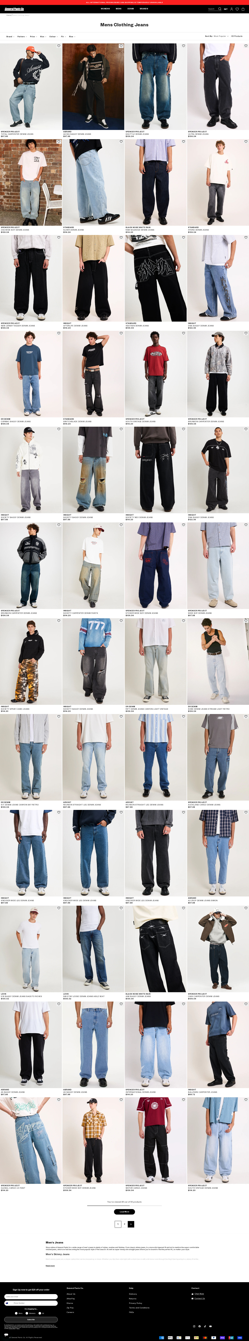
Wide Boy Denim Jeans (200, 613)
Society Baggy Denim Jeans (16, 517)
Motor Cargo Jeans (136, 1188)
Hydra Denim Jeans (198, 230)
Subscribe (31, 1320)
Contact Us (200, 1298)
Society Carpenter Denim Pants (80, 613)
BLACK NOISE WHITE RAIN (138, 228)
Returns (132, 1299)
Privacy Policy (12, 1328)
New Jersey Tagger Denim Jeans (18, 326)
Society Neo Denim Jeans (139, 517)
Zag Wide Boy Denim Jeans (15, 230)
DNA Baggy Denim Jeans (201, 326)
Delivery (133, 1294)
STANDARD (68, 228)
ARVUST (67, 803)
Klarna (70, 1303)
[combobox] (8, 1303)
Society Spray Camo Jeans (15, 709)
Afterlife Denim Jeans (75, 326)
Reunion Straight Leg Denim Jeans (82, 805)
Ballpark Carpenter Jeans (202, 1092)
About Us (71, 1294)
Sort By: (209, 36)
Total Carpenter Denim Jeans (17, 134)
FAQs (131, 1312)
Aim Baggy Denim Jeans (138, 996)
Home (8, 15)
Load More (124, 1212)
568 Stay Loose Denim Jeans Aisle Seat (84, 996)
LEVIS (3, 994)
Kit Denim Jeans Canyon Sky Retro (20, 805)
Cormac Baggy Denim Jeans (16, 422)
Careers (70, 1312)
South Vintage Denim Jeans (141, 422)
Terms (18, 1328)
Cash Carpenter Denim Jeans (203, 996)
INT (226, 9)
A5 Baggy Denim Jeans (13, 1092)
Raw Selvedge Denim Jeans (140, 230)
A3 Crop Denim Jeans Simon (203, 901)
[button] (214, 9)
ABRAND (67, 132)
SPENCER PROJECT (10, 132)
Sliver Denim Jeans (73, 230)
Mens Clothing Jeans (21, 15)
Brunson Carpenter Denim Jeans (206, 422)
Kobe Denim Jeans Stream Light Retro (209, 709)
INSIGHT (67, 324)
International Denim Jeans (141, 1092)
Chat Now (199, 1294)
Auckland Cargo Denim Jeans (204, 805)
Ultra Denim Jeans (198, 134)
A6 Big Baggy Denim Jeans (77, 134)
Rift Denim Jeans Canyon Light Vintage (147, 709)
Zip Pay (70, 1308)
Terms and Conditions (139, 1308)
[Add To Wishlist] (58, 46)
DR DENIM (5, 419)
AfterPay (71, 1299)
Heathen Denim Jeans (137, 326)
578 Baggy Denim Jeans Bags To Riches (21, 996)
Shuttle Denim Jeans (137, 134)
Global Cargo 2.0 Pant (13, 1188)
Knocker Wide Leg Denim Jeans (17, 901)
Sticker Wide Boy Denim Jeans (142, 613)
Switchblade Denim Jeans (77, 422)
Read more (50, 1266)
